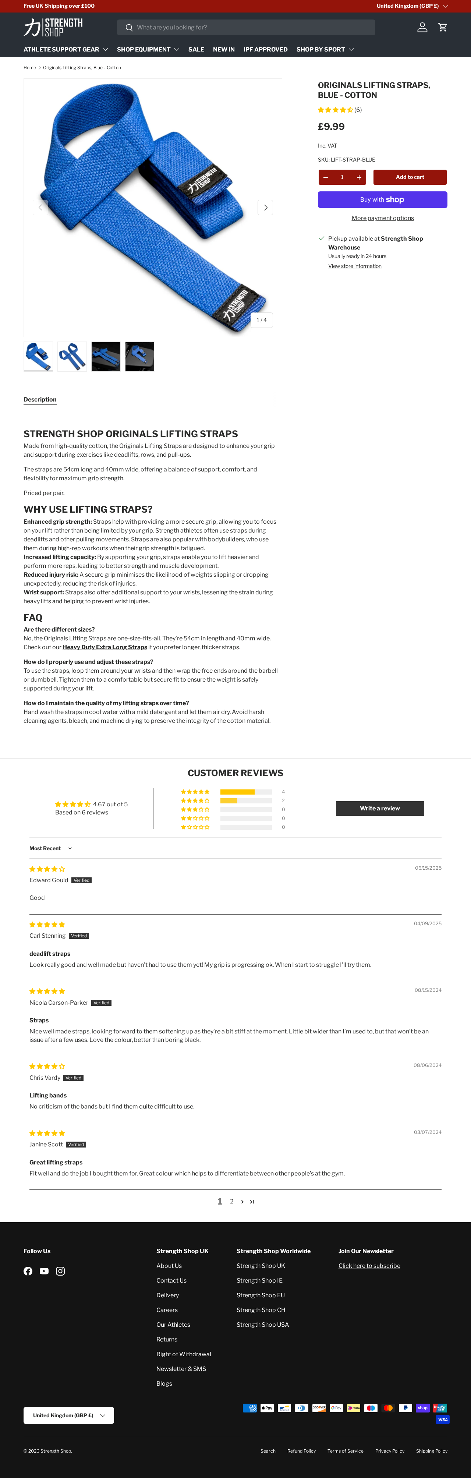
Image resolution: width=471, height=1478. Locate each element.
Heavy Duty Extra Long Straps (105, 647)
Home (30, 67)
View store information (355, 266)
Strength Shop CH (261, 1309)
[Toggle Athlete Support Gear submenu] (105, 49)
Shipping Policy (431, 1451)
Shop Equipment (144, 49)
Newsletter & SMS (181, 1368)
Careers (167, 1309)
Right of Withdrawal (183, 1354)
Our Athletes (173, 1324)
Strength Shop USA (263, 1324)
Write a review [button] (380, 808)
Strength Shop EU (261, 1295)
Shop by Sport (321, 49)
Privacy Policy (389, 1451)
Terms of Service (345, 1451)
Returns (166, 1339)
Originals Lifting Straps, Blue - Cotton (82, 67)
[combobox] (246, 27)
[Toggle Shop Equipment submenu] (176, 49)
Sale (196, 49)
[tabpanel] (153, 569)
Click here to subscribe (369, 1265)
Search (268, 1451)
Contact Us (171, 1280)
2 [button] (232, 1201)
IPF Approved (266, 49)
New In (224, 49)
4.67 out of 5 (110, 804)
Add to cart (410, 177)
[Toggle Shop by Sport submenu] (351, 49)
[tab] (40, 399)
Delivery (167, 1295)
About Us (169, 1265)
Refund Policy (301, 1451)
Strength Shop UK (261, 1265)
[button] (443, 27)
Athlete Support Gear (61, 49)
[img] (47, 869)
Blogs (164, 1383)
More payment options (383, 218)
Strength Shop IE (260, 1280)
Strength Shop (55, 1451)
